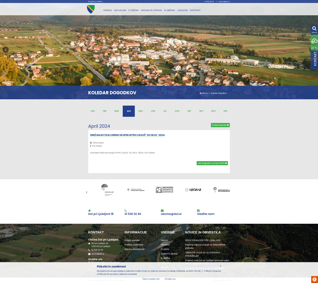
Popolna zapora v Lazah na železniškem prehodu (205, 246)
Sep (189, 111)
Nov (213, 111)
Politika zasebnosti (134, 244)
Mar (116, 111)
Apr (129, 111)
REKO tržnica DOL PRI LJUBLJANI (202, 240)
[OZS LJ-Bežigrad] (109, 189)
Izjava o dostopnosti (134, 249)
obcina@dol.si (224, 1)
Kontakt (195, 10)
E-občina (169, 10)
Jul (165, 111)
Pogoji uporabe (132, 240)
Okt (201, 111)
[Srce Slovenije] (223, 189)
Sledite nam (206, 214)
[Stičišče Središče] (166, 189)
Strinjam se (170, 279)
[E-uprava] (138, 189)
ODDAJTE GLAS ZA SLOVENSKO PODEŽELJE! (202, 254)
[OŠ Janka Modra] (195, 189)
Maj (141, 111)
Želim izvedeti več (151, 279)
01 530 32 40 (209, 1)
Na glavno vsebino (95, 1)
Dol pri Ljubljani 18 (101, 214)
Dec (226, 111)
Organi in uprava (151, 10)
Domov (107, 10)
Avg (177, 111)
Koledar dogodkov (219, 93)
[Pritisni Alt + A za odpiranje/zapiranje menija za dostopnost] (314, 279)
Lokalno (182, 10)
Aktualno (120, 10)
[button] (5, 50)
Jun (153, 111)
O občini (133, 10)
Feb (104, 111)
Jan (92, 111)
